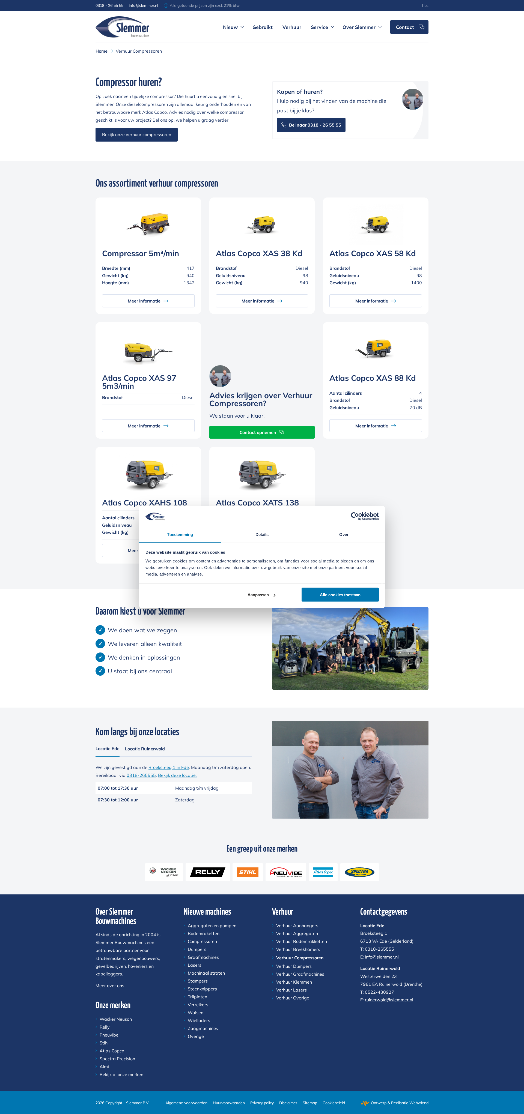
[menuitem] (424, 5)
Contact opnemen (258, 432)
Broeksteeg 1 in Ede (168, 767)
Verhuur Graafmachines (300, 974)
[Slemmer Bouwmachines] (122, 27)
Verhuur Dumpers (294, 966)
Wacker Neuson (116, 1019)
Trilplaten (197, 996)
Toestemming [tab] (180, 534)
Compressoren (202, 941)
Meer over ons (110, 985)
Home (102, 51)
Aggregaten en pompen (212, 925)
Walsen (195, 1012)
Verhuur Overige (292, 998)
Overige (196, 1036)
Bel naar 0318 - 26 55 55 (315, 125)
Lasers (194, 965)
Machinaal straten (206, 973)
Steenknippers (202, 989)
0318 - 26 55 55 (109, 5)
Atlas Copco (112, 1050)
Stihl (104, 1043)
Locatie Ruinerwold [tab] (145, 748)
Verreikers (198, 1004)
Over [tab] (344, 534)
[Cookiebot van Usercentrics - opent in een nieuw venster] (355, 516)
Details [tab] (262, 534)
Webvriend (418, 1102)
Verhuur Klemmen (294, 982)
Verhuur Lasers (291, 990)
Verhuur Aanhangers (297, 925)
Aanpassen (258, 594)
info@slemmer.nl (143, 5)
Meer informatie (144, 301)
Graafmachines (203, 957)
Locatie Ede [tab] (108, 748)
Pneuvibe (109, 1035)
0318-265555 (141, 775)
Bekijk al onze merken (121, 1074)
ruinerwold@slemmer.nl (389, 999)
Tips (424, 5)
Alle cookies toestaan (340, 594)
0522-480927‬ (379, 992)
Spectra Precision (117, 1058)
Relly (105, 1027)
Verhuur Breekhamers (298, 949)
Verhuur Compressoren (300, 957)
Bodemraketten (203, 933)
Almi (104, 1066)
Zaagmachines (203, 1028)
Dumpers (197, 949)
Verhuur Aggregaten (297, 933)
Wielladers (199, 1020)
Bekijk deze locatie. (177, 775)
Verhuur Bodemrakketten (301, 941)
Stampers (198, 981)
